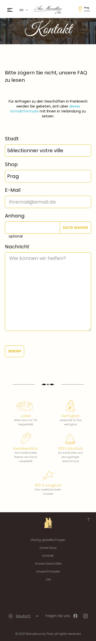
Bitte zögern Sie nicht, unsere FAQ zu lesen (46, 76)
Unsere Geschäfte (48, 563)
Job (48, 579)
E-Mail (12, 190)
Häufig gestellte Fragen (48, 540)
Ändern (87, 10)
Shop (11, 164)
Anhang (15, 215)
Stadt (12, 138)
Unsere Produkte (48, 571)
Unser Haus (48, 548)
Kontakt (48, 556)
